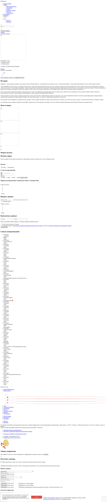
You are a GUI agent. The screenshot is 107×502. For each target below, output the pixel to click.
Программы (9, 7)
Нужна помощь (7, 3)
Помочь (2, 69)
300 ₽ (8, 177)
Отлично (46, 454)
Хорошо (36, 497)
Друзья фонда (9, 13)
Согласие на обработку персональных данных (59, 225)
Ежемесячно (11, 167)
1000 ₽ (18, 177)
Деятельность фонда (11, 6)
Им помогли (6, 14)
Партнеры (6, 15)
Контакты (8, 22)
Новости (8, 20)
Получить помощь (5, 31)
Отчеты (5, 409)
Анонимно (5, 201)
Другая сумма (24, 177)
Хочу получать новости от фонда (10, 224)
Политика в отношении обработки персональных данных (17, 431)
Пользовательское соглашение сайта (12, 430)
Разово (4, 167)
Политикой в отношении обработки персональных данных (27, 225)
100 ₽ (3, 177)
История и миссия (10, 10)
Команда (8, 11)
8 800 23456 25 (7, 390)
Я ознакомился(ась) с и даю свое (36, 225)
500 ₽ (13, 177)
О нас (5, 5)
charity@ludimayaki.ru (8, 389)
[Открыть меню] (10, 31)
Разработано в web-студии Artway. (12, 437)
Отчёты (8, 9)
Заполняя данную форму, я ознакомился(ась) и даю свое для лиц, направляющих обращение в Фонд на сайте (44, 497)
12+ (7, 387)
